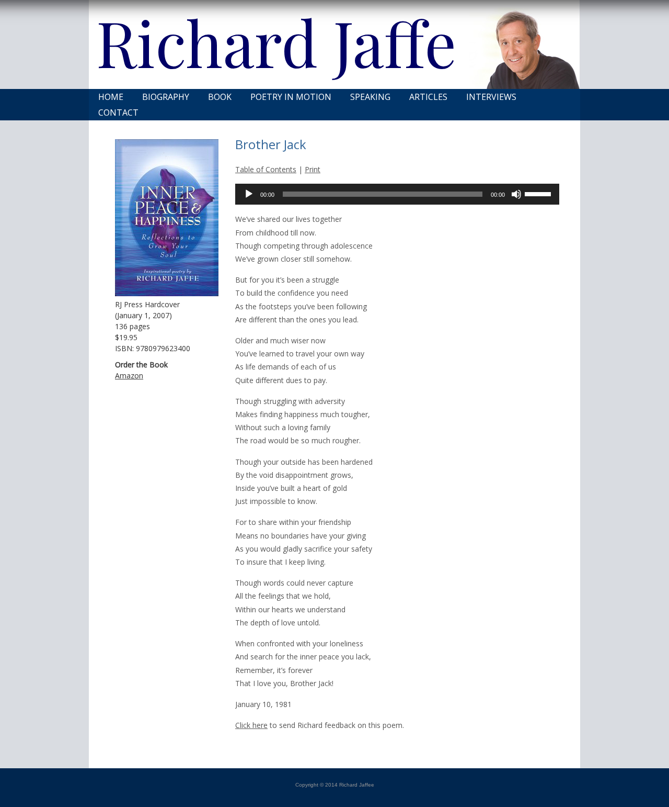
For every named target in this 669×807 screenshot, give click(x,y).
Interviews (491, 97)
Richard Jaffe (276, 41)
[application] (397, 194)
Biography (165, 97)
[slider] (539, 193)
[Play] (249, 194)
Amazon (129, 375)
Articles (428, 97)
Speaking (370, 97)
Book (220, 97)
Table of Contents (265, 169)
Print (312, 169)
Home (110, 97)
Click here (251, 725)
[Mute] (516, 194)
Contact (118, 112)
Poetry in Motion (290, 97)
